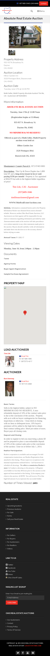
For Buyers (11, 538)
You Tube (11, 571)
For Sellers (11, 535)
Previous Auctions (14, 509)
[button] (25, 313)
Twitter (10, 565)
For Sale (10, 512)
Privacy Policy (12, 626)
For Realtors (12, 545)
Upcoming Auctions (14, 506)
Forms (9, 516)
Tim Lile (7, 353)
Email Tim (24, 356)
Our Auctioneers (13, 620)
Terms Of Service (14, 630)
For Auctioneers (13, 542)
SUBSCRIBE (11, 602)
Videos (10, 548)
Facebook (12, 568)
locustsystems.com (33, 646)
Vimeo (10, 574)
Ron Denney (9, 378)
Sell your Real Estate (15, 519)
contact (43, 3)
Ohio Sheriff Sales (15, 577)
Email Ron (25, 381)
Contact (10, 623)
